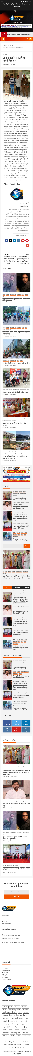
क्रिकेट (18, 1009)
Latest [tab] (7, 587)
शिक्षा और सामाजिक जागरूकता (7, 420)
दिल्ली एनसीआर (6, 1018)
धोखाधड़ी (14, 389)
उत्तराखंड (24, 1006)
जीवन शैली (12, 1015)
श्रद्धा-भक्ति (25, 1032)
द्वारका (27, 1018)
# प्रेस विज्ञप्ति (6, 4)
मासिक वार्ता (5, 972)
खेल (13, 590)
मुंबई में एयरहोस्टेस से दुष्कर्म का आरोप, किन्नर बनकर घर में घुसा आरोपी (20, 508)
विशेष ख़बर (25, 418)
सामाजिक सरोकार (6, 979)
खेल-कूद (16, 590)
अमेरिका (4, 294)
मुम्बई (27, 1027)
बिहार (10, 1027)
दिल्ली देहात (14, 1018)
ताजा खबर (7, 294)
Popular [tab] (17, 587)
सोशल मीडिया (14, 420)
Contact (25, 1042)
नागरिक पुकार (5, 977)
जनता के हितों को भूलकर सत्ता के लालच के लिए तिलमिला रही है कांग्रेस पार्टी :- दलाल (10, 258)
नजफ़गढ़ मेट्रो (6, 64)
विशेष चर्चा (4, 975)
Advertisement (17, 1042)
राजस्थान (17, 1030)
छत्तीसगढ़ (26, 1012)
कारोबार (4, 1009)
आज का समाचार (6, 968)
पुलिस (3, 54)
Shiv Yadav (13, 303)
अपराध (7, 389)
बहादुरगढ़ (23, 327)
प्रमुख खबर (26, 294)
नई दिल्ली (7, 360)
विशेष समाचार (5, 1032)
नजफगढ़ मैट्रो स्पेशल (13, 294)
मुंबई (3, 296)
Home (6, 1042)
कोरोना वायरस (12, 1009)
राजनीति (4, 1030)
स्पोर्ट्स (26, 327)
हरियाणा (6, 54)
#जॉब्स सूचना (23, 4)
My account (26, 1044)
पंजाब (13, 1024)
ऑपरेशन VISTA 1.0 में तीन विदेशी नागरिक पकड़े (15, 392)
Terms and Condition (10, 1044)
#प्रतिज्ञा (12, 4)
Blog (10, 1042)
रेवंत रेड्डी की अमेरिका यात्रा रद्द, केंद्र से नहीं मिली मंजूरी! (16, 574)
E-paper (19, 1044)
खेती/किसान (25, 1009)
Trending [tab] (27, 587)
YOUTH (4, 327)
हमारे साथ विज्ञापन (6, 924)
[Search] (27, 39)
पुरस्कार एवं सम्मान (23, 592)
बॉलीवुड (15, 1027)
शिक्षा (19, 1032)
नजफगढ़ (4, 389)
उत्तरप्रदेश (17, 1006)
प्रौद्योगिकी (26, 513)
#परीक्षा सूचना (17, 6)
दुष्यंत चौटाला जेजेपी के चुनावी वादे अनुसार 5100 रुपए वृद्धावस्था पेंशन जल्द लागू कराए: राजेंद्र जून (23, 258)
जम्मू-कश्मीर (5, 1015)
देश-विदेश (18, 492)
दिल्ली (25, 1015)
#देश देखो (17, 4)
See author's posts (20, 235)
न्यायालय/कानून (19, 294)
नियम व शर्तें (4, 921)
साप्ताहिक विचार (6, 970)
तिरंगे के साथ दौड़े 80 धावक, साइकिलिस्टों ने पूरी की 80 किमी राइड (20, 530)
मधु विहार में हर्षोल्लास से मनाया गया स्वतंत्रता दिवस (16, 363)
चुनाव (20, 1012)
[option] (16, 496)
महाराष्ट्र (22, 1027)
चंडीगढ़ (14, 1012)
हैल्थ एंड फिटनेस (8, 329)
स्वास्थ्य (29, 4)
